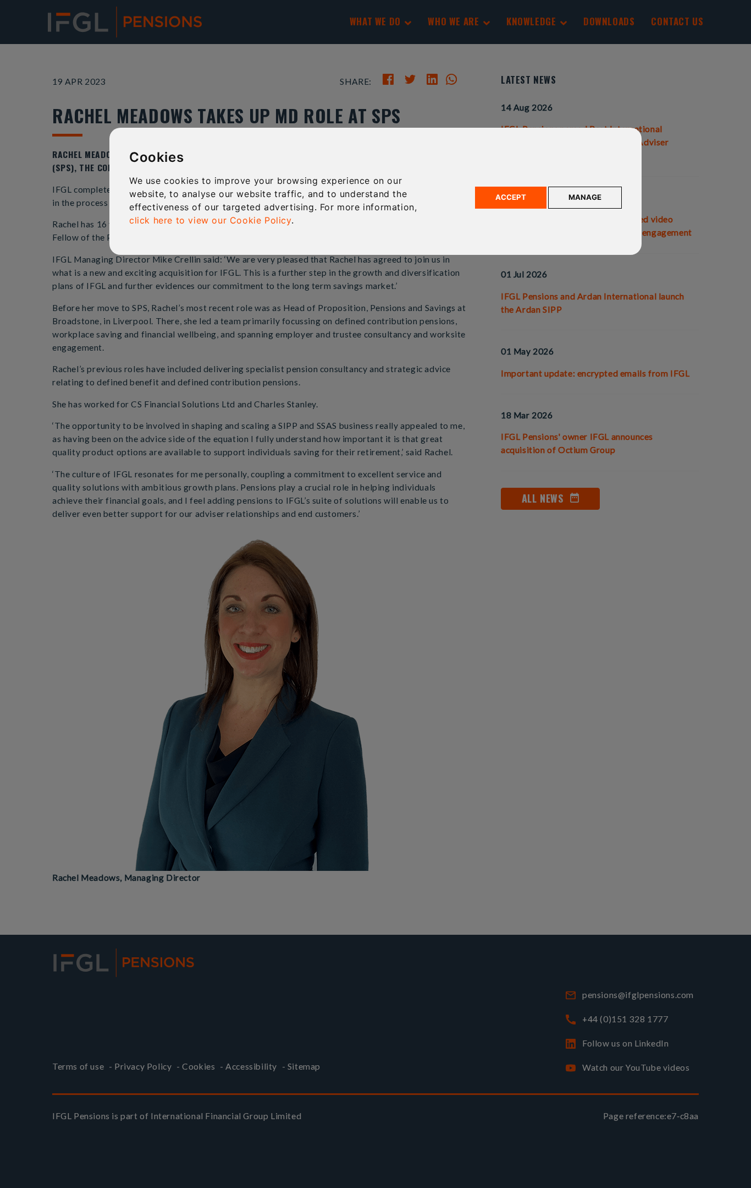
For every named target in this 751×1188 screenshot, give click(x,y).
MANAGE (584, 197)
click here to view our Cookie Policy (210, 220)
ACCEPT (510, 197)
